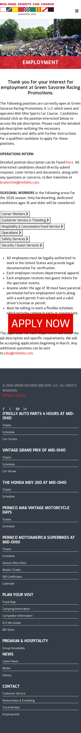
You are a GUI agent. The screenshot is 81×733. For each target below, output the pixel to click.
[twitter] (10, 409)
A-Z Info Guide (11, 623)
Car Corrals (9, 439)
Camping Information (16, 609)
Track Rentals (11, 707)
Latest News (10, 661)
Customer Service (14, 693)
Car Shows (9, 471)
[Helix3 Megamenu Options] (76, 11)
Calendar (8, 583)
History (6, 675)
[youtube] (18, 409)
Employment (10, 714)
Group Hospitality (13, 648)
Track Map (9, 602)
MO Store (8, 630)
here (69, 162)
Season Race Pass (14, 563)
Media (6, 668)
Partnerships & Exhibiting (18, 700)
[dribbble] (32, 409)
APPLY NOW (40, 324)
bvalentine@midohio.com (19, 182)
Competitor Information (17, 616)
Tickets (6, 425)
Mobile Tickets (11, 570)
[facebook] (3, 409)
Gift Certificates (12, 576)
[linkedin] (25, 409)
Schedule (8, 432)
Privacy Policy (14, 396)
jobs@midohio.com (18, 353)
